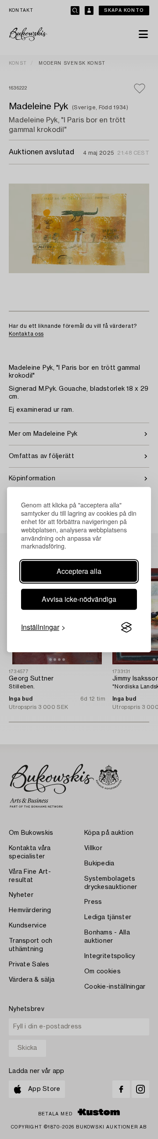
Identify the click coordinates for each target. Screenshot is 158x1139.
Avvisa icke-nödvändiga (79, 599)
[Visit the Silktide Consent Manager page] (126, 627)
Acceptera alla (79, 571)
